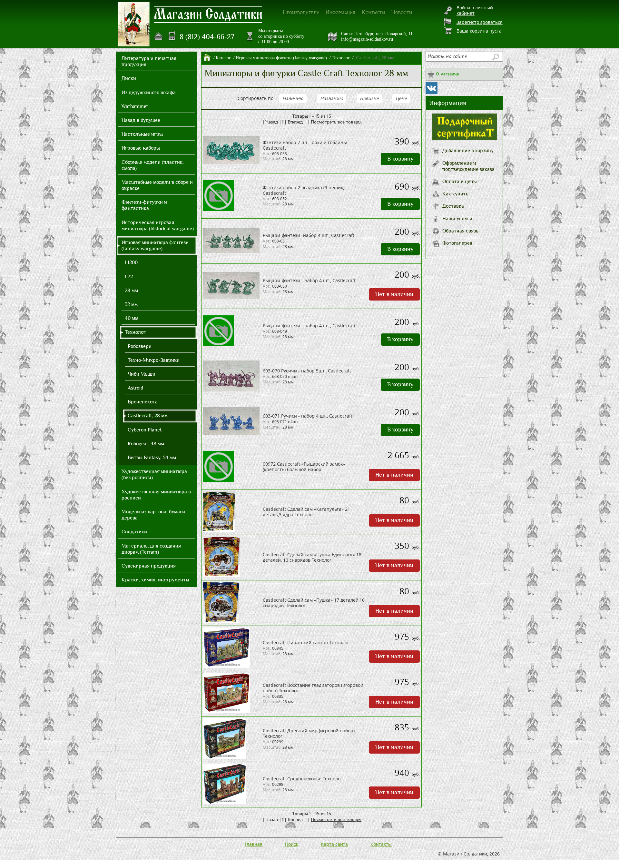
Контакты (373, 12)
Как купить (455, 194)
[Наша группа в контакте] (431, 88)
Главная (253, 844)
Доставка (453, 206)
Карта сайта (334, 844)
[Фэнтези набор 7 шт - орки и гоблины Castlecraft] (231, 162)
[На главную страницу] (158, 36)
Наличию (292, 98)
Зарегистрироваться (480, 22)
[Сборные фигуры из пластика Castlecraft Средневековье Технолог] (224, 802)
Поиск (291, 844)
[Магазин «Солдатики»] (208, 14)
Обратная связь (460, 231)
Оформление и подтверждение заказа (468, 166)
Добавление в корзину (468, 150)
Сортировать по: (256, 98)
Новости (401, 12)
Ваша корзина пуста (479, 31)
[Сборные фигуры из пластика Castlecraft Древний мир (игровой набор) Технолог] (224, 757)
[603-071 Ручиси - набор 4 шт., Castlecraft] (231, 433)
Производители (301, 12)
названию (331, 98)
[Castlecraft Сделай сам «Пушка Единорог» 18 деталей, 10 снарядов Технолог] (221, 575)
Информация (340, 12)
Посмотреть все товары (336, 121)
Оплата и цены (459, 181)
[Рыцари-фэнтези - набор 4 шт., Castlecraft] (231, 297)
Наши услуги (457, 219)
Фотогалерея (457, 243)
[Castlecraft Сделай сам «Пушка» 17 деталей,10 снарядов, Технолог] (221, 621)
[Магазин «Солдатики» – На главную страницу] (134, 24)
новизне (369, 98)
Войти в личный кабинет (475, 10)
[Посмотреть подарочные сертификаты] (464, 138)
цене (401, 98)
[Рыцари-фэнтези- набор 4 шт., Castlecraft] (231, 251)
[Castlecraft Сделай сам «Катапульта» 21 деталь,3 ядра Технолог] (219, 530)
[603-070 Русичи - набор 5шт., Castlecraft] (231, 390)
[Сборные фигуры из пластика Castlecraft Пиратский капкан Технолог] (226, 666)
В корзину (400, 159)
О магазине (447, 74)
